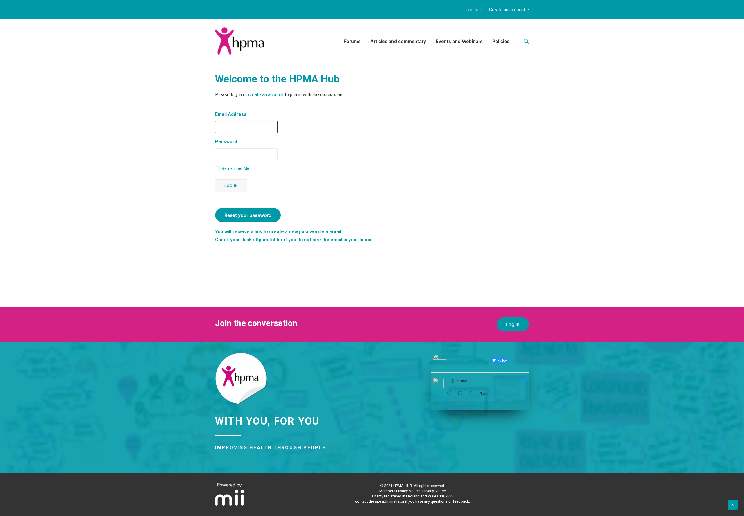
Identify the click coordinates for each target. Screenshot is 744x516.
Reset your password (247, 215)
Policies (500, 41)
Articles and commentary (398, 41)
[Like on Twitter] (473, 393)
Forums (352, 41)
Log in (513, 324)
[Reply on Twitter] (450, 393)
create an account (266, 94)
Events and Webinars (459, 41)
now (464, 381)
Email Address (230, 114)
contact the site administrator (379, 501)
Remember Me (235, 168)
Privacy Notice (434, 491)
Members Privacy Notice (399, 491)
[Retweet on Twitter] (462, 393)
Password (226, 141)
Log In (472, 9)
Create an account (507, 9)
